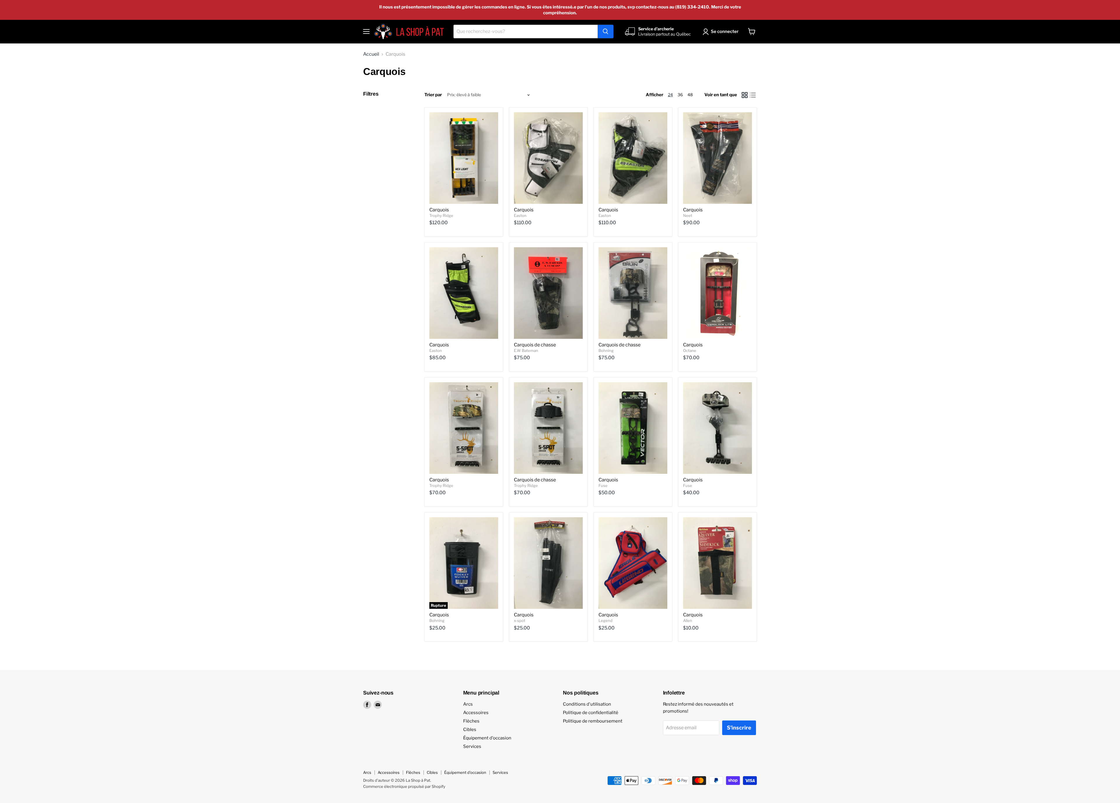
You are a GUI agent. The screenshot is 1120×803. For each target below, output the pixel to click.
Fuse (603, 485)
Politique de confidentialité (590, 712)
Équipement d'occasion (487, 738)
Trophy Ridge (441, 215)
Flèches (471, 721)
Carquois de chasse (535, 345)
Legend (605, 620)
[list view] (753, 95)
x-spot (519, 620)
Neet (687, 215)
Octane (689, 350)
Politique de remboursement (592, 721)
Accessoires (476, 712)
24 (670, 94)
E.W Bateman (526, 350)
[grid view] (745, 95)
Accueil (371, 54)
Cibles (469, 729)
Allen (687, 620)
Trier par (433, 94)
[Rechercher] (605, 31)
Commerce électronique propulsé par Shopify (404, 786)
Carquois (439, 210)
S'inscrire (739, 728)
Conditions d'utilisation (587, 704)
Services (472, 746)
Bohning (606, 350)
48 (690, 94)
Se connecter (724, 31)
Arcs (468, 704)
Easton (520, 215)
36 (680, 94)
